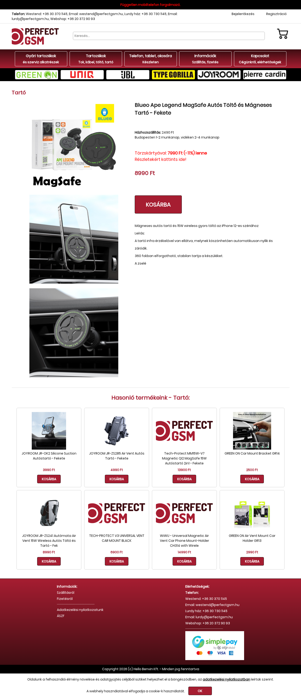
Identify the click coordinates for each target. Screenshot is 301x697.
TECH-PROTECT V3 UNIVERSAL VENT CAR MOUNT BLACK (116, 538)
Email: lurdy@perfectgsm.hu (209, 617)
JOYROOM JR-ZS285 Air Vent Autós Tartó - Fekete (116, 456)
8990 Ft (49, 552)
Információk (205, 58)
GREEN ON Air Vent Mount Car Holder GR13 (252, 538)
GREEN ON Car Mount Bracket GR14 (252, 453)
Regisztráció (276, 14)
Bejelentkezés (243, 14)
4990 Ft (117, 469)
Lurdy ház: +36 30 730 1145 (145, 14)
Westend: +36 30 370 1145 (46, 14)
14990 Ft (184, 552)
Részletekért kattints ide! (160, 159)
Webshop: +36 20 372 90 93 (72, 18)
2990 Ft (252, 552)
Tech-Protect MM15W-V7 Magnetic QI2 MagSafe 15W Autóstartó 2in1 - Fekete (184, 458)
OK (200, 691)
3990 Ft (49, 469)
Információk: (67, 586)
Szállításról (65, 592)
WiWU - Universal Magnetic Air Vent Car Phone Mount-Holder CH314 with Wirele (184, 540)
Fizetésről (65, 598)
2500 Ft (252, 469)
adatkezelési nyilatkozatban (226, 679)
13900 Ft (184, 469)
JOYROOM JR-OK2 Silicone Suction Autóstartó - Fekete (49, 456)
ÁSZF (60, 616)
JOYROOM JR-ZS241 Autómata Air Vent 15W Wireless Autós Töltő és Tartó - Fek (49, 540)
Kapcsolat (260, 58)
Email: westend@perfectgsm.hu (96, 14)
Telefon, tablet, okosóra (150, 58)
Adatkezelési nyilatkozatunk (80, 609)
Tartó (19, 92)
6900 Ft (117, 552)
